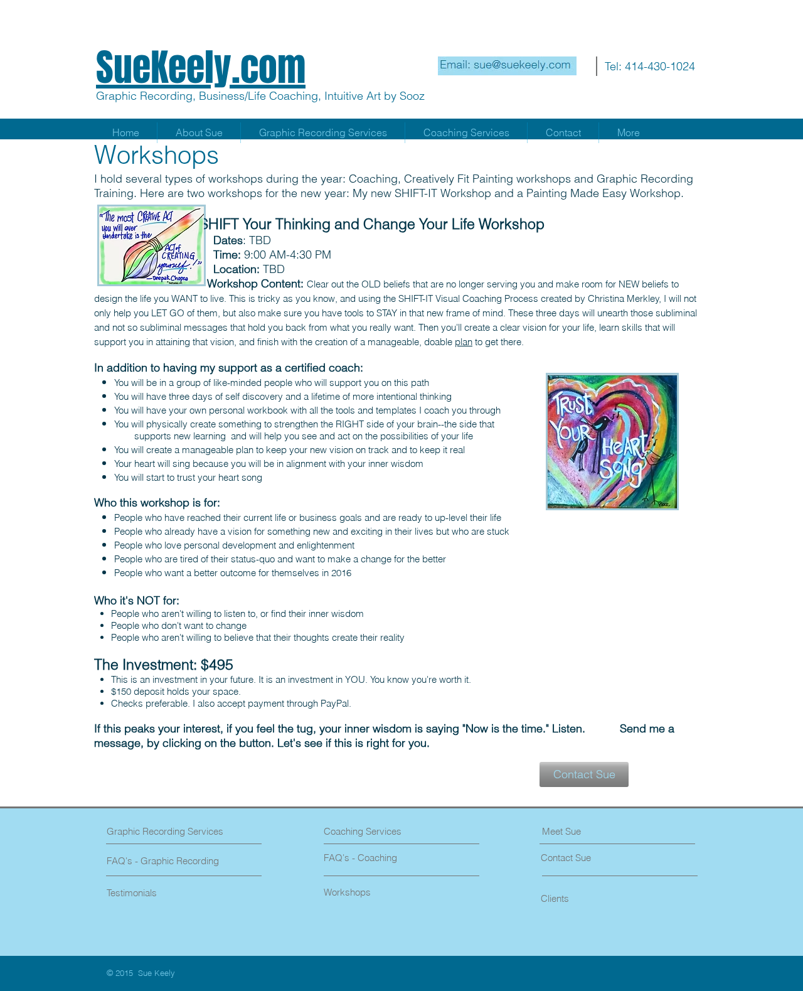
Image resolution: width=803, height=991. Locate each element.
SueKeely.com (201, 67)
